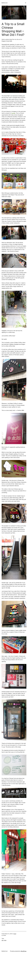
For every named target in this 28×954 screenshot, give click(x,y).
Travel (14, 933)
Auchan (13, 113)
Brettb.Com (5, 2)
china (5, 940)
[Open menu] (25, 3)
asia (2, 940)
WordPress (23, 951)
